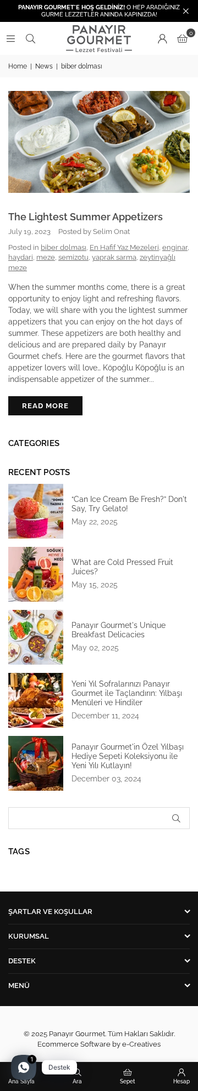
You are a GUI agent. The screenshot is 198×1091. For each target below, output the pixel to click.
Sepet (127, 1081)
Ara (77, 1081)
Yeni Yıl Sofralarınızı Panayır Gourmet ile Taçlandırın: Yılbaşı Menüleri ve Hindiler (127, 693)
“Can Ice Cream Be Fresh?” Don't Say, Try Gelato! (129, 504)
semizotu (73, 257)
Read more (45, 406)
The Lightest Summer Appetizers (85, 216)
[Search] (30, 38)
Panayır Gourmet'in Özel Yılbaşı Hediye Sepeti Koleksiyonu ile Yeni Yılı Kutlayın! (128, 756)
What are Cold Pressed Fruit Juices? (122, 567)
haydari (20, 257)
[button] (182, 38)
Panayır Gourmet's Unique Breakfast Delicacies (119, 630)
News (44, 66)
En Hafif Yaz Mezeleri (124, 247)
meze (45, 257)
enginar (175, 247)
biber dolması (63, 247)
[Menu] (10, 38)
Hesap (181, 1081)
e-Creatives (141, 1044)
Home (17, 66)
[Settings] (162, 38)
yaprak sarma (114, 257)
